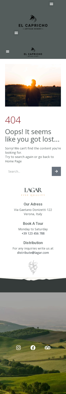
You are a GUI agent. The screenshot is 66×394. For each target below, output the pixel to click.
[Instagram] (18, 347)
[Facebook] (33, 347)
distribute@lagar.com (33, 253)
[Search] (56, 171)
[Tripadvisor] (47, 347)
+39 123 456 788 (33, 233)
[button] (51, 3)
